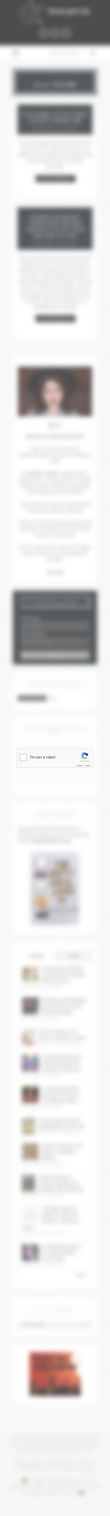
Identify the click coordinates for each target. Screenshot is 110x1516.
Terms (87, 765)
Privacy (80, 765)
